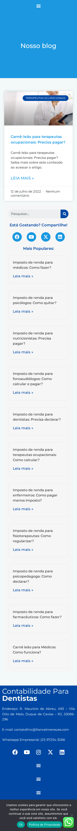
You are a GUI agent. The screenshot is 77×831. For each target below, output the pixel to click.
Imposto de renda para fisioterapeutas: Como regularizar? (33, 536)
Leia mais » (22, 178)
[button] (38, 5)
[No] (72, 815)
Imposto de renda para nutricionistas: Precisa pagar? (33, 338)
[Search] (64, 214)
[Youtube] (31, 237)
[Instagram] (38, 752)
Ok (21, 824)
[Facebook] (17, 237)
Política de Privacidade (44, 824)
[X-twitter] (45, 237)
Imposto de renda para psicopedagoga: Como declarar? (33, 576)
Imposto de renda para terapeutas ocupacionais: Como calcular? (35, 455)
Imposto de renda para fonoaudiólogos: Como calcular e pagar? (33, 379)
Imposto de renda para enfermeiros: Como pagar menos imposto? (35, 495)
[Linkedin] (60, 237)
